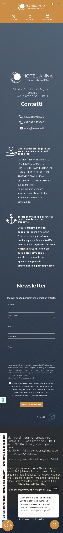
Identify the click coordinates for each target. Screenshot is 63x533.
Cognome (12, 315)
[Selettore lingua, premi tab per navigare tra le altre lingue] (55, 4)
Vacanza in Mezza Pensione (28, 478)
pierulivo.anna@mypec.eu (43, 451)
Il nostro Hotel (48, 471)
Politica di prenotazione (18, 468)
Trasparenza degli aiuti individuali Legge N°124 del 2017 (30, 461)
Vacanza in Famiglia (13, 475)
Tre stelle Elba (48, 481)
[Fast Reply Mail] (51, 417)
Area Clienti (39, 468)
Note (10, 347)
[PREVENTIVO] (47, 16)
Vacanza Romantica (37, 475)
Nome (11, 304)
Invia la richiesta (32, 404)
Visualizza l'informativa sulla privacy (22, 378)
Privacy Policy (30, 471)
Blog (43, 484)
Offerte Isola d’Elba (28, 484)
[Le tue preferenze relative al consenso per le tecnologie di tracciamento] (3, 400)
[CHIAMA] (14, 16)
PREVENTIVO (47, 19)
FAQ (17, 471)
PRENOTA (29, 19)
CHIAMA (14, 19)
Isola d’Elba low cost (26, 481)
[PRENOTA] (30, 16)
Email (11, 326)
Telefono (12, 336)
